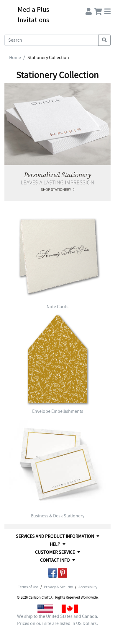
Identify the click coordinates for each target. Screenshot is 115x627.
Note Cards (57, 307)
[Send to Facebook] (52, 574)
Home (15, 58)
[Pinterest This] (63, 574)
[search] (104, 40)
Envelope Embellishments (57, 411)
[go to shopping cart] (98, 9)
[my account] (89, 9)
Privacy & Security (58, 587)
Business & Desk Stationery (57, 516)
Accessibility (87, 587)
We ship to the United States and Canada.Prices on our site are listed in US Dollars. (57, 619)
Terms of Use (28, 587)
